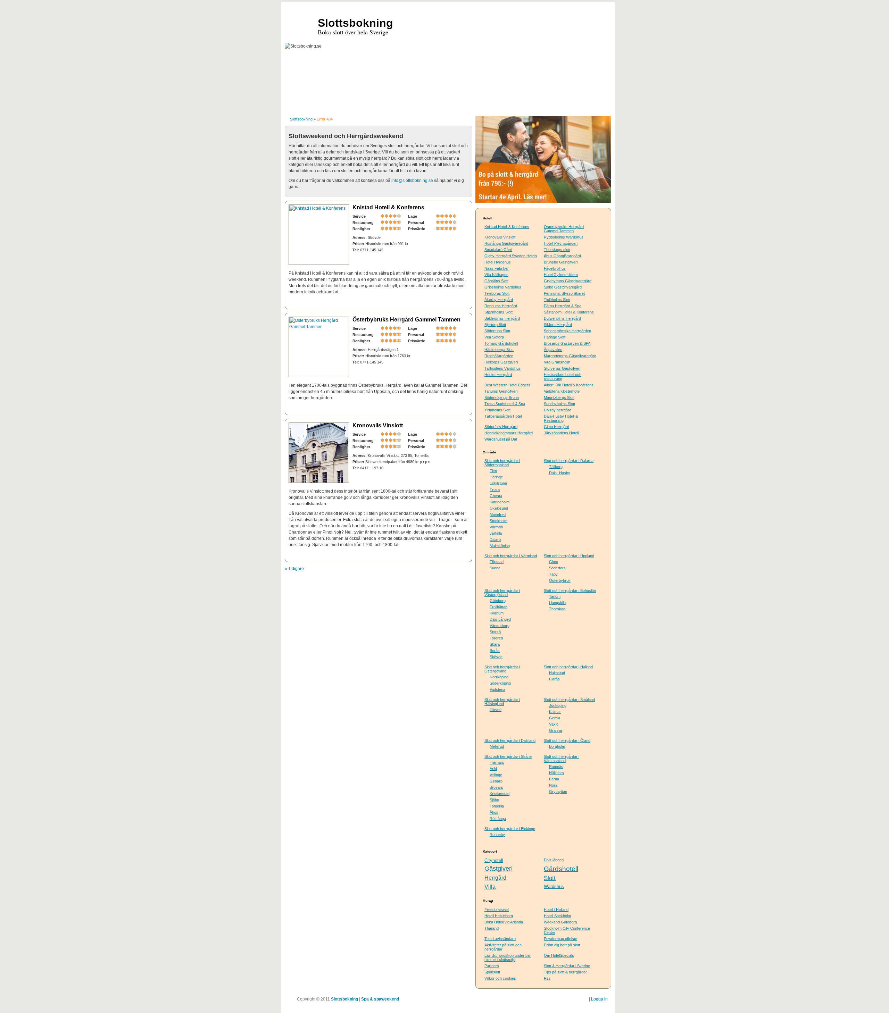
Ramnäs (556, 766)
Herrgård (495, 878)
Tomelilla (497, 806)
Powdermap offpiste (560, 939)
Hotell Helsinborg (498, 916)
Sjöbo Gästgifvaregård (563, 287)
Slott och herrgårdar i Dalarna (568, 461)
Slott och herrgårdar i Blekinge (509, 829)
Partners (491, 966)
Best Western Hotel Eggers (507, 385)
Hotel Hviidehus (497, 262)
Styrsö (495, 632)
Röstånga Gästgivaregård (506, 243)
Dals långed (554, 860)
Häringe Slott (554, 337)
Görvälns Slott (496, 281)
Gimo (553, 562)
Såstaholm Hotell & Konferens (569, 312)
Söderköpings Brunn (501, 397)
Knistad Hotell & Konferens (388, 207)
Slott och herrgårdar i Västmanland (561, 758)
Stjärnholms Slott (498, 312)
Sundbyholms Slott (559, 404)
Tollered (496, 638)
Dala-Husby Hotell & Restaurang (561, 418)
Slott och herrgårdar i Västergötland (502, 592)
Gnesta (496, 496)
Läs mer (452, 302)
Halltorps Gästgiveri (501, 362)
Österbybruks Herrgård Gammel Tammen (406, 320)
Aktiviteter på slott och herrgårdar (503, 947)
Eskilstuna (498, 483)
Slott (550, 878)
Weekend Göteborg (560, 922)
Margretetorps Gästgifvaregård (570, 356)
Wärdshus (554, 886)
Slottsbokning (301, 119)
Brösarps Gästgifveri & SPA (567, 343)
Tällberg (556, 466)
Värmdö (496, 527)
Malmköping (500, 546)
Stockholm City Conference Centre (567, 930)
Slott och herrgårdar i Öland (567, 740)
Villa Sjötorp (494, 337)
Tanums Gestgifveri (500, 391)
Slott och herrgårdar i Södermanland (502, 463)
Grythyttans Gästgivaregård (567, 281)
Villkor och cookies (500, 978)
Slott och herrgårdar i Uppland (569, 556)
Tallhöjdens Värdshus (502, 368)
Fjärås (554, 679)
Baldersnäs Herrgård (502, 318)
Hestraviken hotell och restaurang (562, 376)
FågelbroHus (555, 268)
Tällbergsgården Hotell (503, 416)
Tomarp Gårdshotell (501, 343)
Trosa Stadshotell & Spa (504, 404)
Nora (553, 785)
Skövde (496, 657)
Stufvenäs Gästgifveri (562, 368)
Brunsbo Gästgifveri (561, 262)
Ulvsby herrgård (557, 410)
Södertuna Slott (497, 331)
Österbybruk (560, 580)
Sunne (495, 568)
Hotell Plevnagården (561, 243)
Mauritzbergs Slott (559, 397)
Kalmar (555, 712)
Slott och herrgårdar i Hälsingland (502, 701)
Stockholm (498, 521)
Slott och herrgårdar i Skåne (508, 756)
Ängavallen (553, 350)
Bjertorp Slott (495, 325)
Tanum (554, 596)
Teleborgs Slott (496, 293)
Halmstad (557, 673)
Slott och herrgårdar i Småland (569, 699)
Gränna (555, 730)
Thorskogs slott (557, 250)
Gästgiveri (498, 868)
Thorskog (557, 609)
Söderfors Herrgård (500, 427)
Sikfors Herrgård (558, 325)
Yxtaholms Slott (497, 410)
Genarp (496, 781)
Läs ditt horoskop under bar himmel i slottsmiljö (507, 957)
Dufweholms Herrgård (562, 318)
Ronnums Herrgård (500, 306)
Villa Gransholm (557, 362)
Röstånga (498, 819)
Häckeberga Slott (499, 350)
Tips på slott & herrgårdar (565, 972)
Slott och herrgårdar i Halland (568, 667)
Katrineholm (499, 502)
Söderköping (500, 683)
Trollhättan (498, 607)
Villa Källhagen (496, 275)
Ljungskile (557, 603)
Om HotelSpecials (559, 955)
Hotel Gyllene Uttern (561, 275)
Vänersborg (499, 625)
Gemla (554, 718)
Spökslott (492, 972)
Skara (495, 644)
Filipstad (497, 562)
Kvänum (497, 613)
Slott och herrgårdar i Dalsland (509, 740)
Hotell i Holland (556, 909)
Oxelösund (499, 508)
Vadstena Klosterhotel (562, 391)
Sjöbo (494, 800)
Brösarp (496, 787)
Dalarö (495, 539)
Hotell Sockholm (557, 916)
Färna (554, 779)
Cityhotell (493, 860)
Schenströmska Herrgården (567, 331)
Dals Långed (500, 619)
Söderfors (557, 568)
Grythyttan (558, 791)
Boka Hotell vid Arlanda (503, 922)
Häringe (496, 477)
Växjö (553, 724)
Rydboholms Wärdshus (563, 237)
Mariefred (498, 514)
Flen (493, 471)
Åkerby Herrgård (498, 300)
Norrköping (499, 677)
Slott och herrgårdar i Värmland (510, 556)
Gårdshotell (561, 868)
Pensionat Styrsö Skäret (564, 293)
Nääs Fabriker (496, 268)
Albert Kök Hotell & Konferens (568, 385)
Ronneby (497, 834)
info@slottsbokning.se (412, 180)
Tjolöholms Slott (557, 300)
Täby (553, 574)
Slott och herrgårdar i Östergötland (502, 669)
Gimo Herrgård (556, 427)
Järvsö (495, 710)
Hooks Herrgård (498, 374)
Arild (493, 769)
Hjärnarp (497, 762)
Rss (547, 978)
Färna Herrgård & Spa (562, 306)
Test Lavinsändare (500, 939)
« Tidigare (294, 568)
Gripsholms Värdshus (502, 287)
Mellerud (497, 746)
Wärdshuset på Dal (500, 439)
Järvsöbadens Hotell (561, 433)
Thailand (491, 928)
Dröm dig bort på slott (562, 945)
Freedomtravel (496, 909)
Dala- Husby (559, 473)
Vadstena (497, 689)
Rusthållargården (498, 356)
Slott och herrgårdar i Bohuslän (570, 590)
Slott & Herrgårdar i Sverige (567, 966)
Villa (490, 887)
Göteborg (498, 600)
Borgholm (557, 746)
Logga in (599, 999)
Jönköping (557, 705)
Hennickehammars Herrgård (508, 433)
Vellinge (496, 775)
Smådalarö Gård (498, 250)
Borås (495, 650)
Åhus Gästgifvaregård (562, 256)
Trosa (495, 489)
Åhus (494, 812)
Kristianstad (499, 794)
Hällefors (556, 773)
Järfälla (496, 533)
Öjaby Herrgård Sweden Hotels (510, 256)
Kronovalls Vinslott (377, 425)
